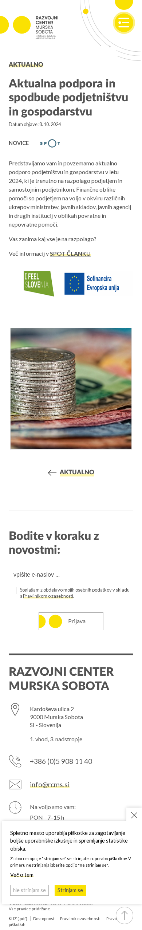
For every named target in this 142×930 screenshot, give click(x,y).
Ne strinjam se (29, 890)
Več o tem (21, 875)
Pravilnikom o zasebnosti (48, 596)
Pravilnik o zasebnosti (80, 918)
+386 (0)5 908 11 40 (61, 761)
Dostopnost (44, 918)
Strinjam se (70, 890)
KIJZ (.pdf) (18, 918)
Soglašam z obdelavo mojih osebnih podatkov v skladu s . (75, 593)
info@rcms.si (50, 784)
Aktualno (26, 65)
